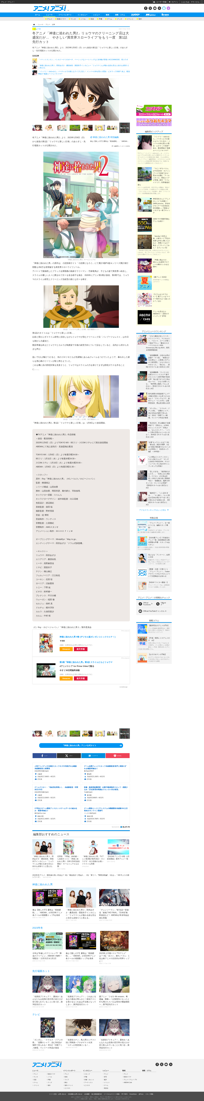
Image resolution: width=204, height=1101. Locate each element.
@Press (141, 1094)
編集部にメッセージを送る (122, 146)
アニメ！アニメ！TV (130, 1079)
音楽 (92, 19)
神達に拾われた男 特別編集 (106, 137)
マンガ (73, 19)
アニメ (49, 19)
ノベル (83, 19)
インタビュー (82, 15)
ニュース (49, 15)
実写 (105, 1077)
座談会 (106, 1088)
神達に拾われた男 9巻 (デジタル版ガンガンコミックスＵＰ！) (87, 637)
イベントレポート (65, 15)
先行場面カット (41, 971)
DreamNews (133, 1094)
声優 (100, 19)
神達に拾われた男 (42, 884)
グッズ (119, 19)
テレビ (36, 1014)
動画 (107, 15)
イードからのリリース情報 (111, 1094)
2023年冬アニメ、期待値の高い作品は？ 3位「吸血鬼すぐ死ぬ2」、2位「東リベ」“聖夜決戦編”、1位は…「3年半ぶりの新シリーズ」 (80, 876)
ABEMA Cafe (128, 1082)
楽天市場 (81, 649)
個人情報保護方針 (96, 1094)
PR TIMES (124, 1094)
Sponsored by (115, 827)
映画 (66, 1077)
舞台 (66, 1082)
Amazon (66, 649)
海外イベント (69, 1085)
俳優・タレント (89, 1079)
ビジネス (67, 1088)
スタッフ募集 (149, 1094)
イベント (130, 19)
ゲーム (109, 19)
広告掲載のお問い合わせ (75, 1094)
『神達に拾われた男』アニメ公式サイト (79, 745)
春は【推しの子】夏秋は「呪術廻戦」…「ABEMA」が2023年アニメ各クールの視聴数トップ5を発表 (127, 141)
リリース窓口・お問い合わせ (57, 1094)
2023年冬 (37, 927)
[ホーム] (33, 24)
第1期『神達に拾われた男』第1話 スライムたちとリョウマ (86, 662)
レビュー (96, 15)
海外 (140, 19)
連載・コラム (120, 15)
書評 (105, 1079)
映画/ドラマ (61, 19)
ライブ (67, 1079)
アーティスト (88, 1082)
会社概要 (86, 1094)
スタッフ (87, 1074)
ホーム (37, 15)
